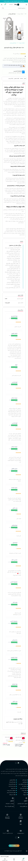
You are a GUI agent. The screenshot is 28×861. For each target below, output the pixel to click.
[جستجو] (3, 8)
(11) (7, 741)
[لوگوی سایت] (14, 4)
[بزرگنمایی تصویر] (23, 37)
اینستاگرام (21, 816)
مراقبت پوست (20, 14)
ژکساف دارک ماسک (9, 740)
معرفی (25, 78)
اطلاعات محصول (16, 78)
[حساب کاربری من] (1, 4)
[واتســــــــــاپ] (7, 815)
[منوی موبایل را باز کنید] (26, 4)
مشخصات (21, 78)
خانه (25, 14)
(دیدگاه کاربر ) (16, 54)
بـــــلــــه (21, 822)
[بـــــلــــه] (21, 821)
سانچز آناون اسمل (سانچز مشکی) (20, 740)
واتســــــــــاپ (7, 816)
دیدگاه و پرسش (10, 78)
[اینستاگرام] (21, 815)
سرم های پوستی (12, 14)
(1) (19, 742)
